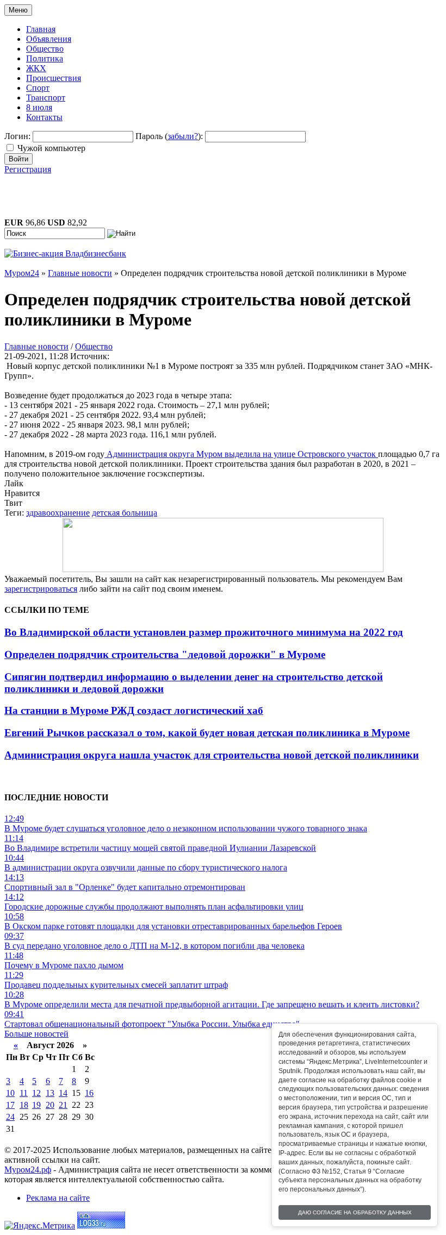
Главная (40, 29)
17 (10, 1104)
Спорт (37, 87)
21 (63, 1104)
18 (24, 1104)
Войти (18, 159)
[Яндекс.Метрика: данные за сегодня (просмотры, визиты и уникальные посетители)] (39, 1226)
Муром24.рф (27, 1169)
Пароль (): (169, 136)
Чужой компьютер (51, 148)
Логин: (17, 136)
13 (50, 1093)
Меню (18, 10)
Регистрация (27, 169)
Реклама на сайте (58, 1197)
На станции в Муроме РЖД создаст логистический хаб (133, 710)
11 (24, 1093)
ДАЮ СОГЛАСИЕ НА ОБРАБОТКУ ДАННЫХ (355, 1212)
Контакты (44, 117)
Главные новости (36, 346)
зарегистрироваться (40, 588)
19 (36, 1104)
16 (89, 1093)
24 (10, 1116)
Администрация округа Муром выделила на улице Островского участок (241, 454)
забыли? (183, 136)
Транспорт (45, 97)
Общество (45, 48)
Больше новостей (36, 1033)
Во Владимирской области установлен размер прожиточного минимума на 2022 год (203, 632)
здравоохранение (58, 512)
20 (50, 1104)
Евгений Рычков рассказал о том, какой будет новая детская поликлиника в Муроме (207, 732)
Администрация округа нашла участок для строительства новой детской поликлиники (211, 755)
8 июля (39, 107)
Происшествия (53, 78)
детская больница (124, 512)
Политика (44, 58)
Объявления (48, 38)
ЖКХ (36, 68)
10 (10, 1093)
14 (63, 1093)
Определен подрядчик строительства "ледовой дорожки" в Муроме (164, 654)
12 (36, 1093)
